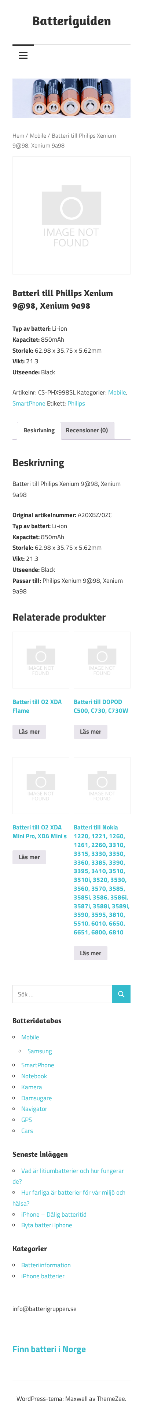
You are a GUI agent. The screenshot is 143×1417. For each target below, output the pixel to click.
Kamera (31, 1087)
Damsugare (36, 1098)
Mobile (38, 135)
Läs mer (29, 731)
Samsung (39, 1051)
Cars (27, 1131)
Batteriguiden (71, 20)
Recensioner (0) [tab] (87, 430)
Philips (76, 403)
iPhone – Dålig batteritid (54, 1214)
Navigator (34, 1108)
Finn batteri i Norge (49, 1348)
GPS (26, 1119)
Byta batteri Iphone (46, 1225)
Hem (18, 135)
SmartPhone (28, 403)
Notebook (34, 1076)
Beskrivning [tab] (39, 430)
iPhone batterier (43, 1276)
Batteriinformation (46, 1265)
